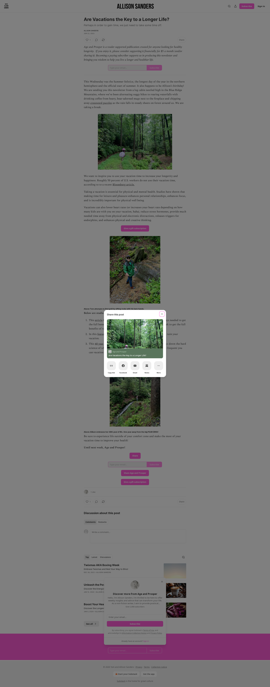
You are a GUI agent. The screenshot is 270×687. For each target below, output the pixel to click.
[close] (162, 314)
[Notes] (146, 365)
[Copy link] (111, 365)
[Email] (135, 365)
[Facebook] (123, 365)
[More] (158, 365)
